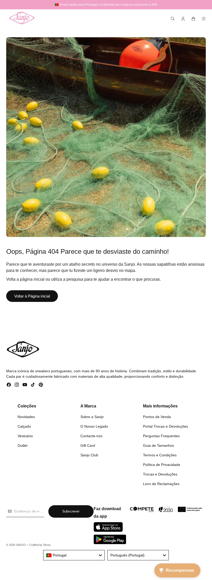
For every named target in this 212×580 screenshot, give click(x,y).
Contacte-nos (91, 436)
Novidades (26, 417)
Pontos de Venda (157, 417)
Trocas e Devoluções (160, 474)
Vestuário (25, 436)
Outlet (22, 445)
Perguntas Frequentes (161, 436)
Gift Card (87, 445)
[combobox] (74, 555)
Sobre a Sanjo (92, 417)
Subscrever (70, 511)
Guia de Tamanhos (158, 445)
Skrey (47, 544)
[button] (173, 18)
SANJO (21, 544)
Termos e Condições (160, 455)
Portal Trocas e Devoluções (165, 426)
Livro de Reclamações (161, 484)
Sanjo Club (89, 455)
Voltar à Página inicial (32, 296)
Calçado (24, 426)
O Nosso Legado (94, 426)
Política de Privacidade (161, 465)
